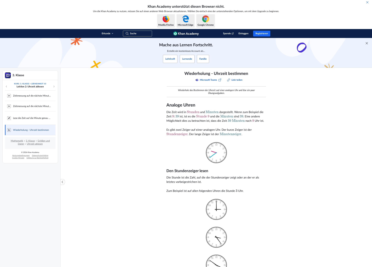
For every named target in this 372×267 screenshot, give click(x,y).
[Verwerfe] (367, 2)
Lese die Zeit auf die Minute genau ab (32, 118)
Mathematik (17, 141)
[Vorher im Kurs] (6, 86)
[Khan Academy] (186, 33)
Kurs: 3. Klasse (21, 84)
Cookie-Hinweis (18, 158)
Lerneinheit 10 (38, 84)
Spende (227, 33)
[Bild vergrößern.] (216, 152)
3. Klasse (30, 141)
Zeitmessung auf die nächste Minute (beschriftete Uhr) (32, 96)
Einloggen (243, 33)
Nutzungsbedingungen (21, 155)
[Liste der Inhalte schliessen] (62, 182)
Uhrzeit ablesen (35, 144)
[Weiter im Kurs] (54, 86)
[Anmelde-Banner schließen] (367, 43)
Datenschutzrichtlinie (40, 155)
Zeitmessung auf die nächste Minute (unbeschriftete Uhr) (32, 106)
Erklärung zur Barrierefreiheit (37, 158)
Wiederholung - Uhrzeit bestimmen (31, 130)
